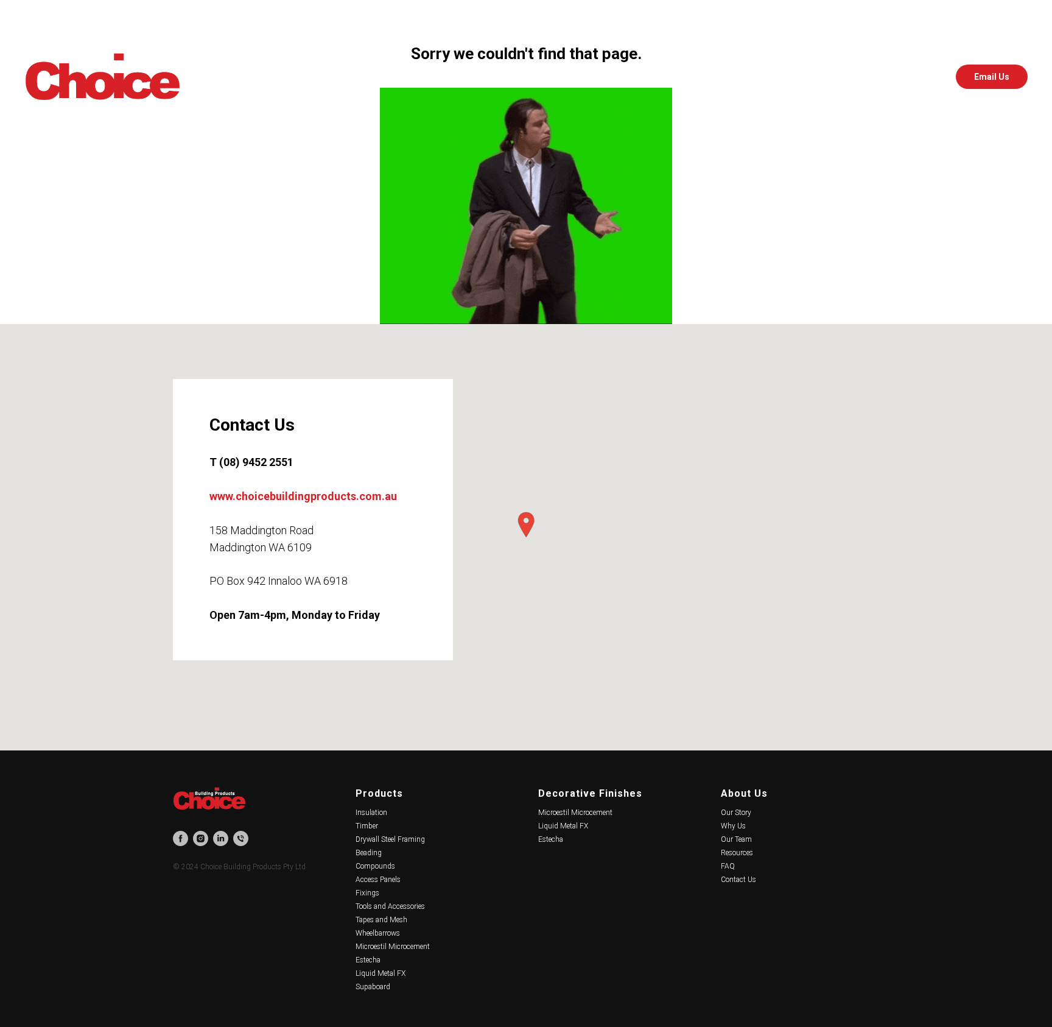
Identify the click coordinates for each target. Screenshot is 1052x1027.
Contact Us (738, 879)
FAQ (728, 866)
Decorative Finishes (590, 793)
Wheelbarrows (378, 933)
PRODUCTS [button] (395, 77)
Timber (367, 826)
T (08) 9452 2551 (251, 462)
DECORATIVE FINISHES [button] (489, 77)
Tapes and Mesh (381, 920)
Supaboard (373, 987)
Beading (369, 853)
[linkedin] (925, 77)
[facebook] (872, 77)
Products (379, 793)
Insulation (371, 812)
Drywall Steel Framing (390, 839)
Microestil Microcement (393, 946)
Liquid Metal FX (380, 973)
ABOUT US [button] (581, 77)
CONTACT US (653, 77)
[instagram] (898, 77)
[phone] (240, 838)
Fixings (367, 893)
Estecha (368, 960)
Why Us (733, 826)
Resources (737, 853)
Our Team (736, 839)
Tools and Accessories (390, 906)
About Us (744, 793)
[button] (526, 525)
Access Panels (378, 879)
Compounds (375, 866)
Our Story (736, 812)
